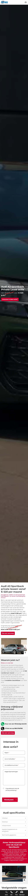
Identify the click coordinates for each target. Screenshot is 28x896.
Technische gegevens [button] (9, 835)
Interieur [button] (5, 818)
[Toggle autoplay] (25, 652)
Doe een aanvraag (8, 633)
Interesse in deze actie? (10, 299)
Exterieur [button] (5, 822)
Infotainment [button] (6, 825)
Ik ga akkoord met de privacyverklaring (12, 789)
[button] (14, 646)
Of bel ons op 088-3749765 (14, 728)
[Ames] (4, 2)
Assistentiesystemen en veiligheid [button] (9, 830)
